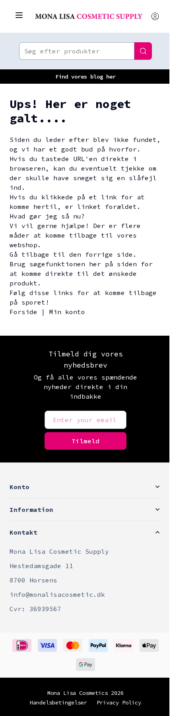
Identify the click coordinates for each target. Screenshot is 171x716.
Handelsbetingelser (58, 702)
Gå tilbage (29, 254)
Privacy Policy (119, 702)
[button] (85, 487)
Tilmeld (85, 441)
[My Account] (155, 16)
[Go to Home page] (88, 16)
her (111, 76)
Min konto (67, 312)
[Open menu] (19, 15)
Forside (23, 312)
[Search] (143, 51)
